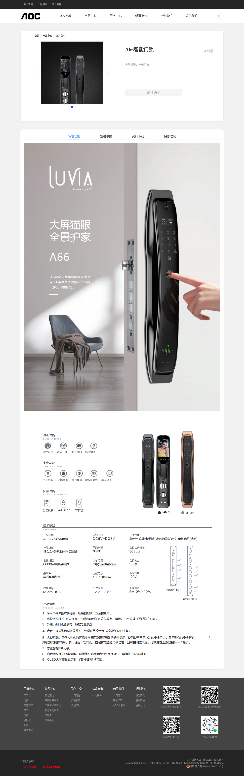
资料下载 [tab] (138, 136)
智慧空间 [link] (60, 35)
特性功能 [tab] (74, 136)
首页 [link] (37, 35)
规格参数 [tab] (106, 136)
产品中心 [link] (47, 35)
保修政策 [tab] (170, 136)
